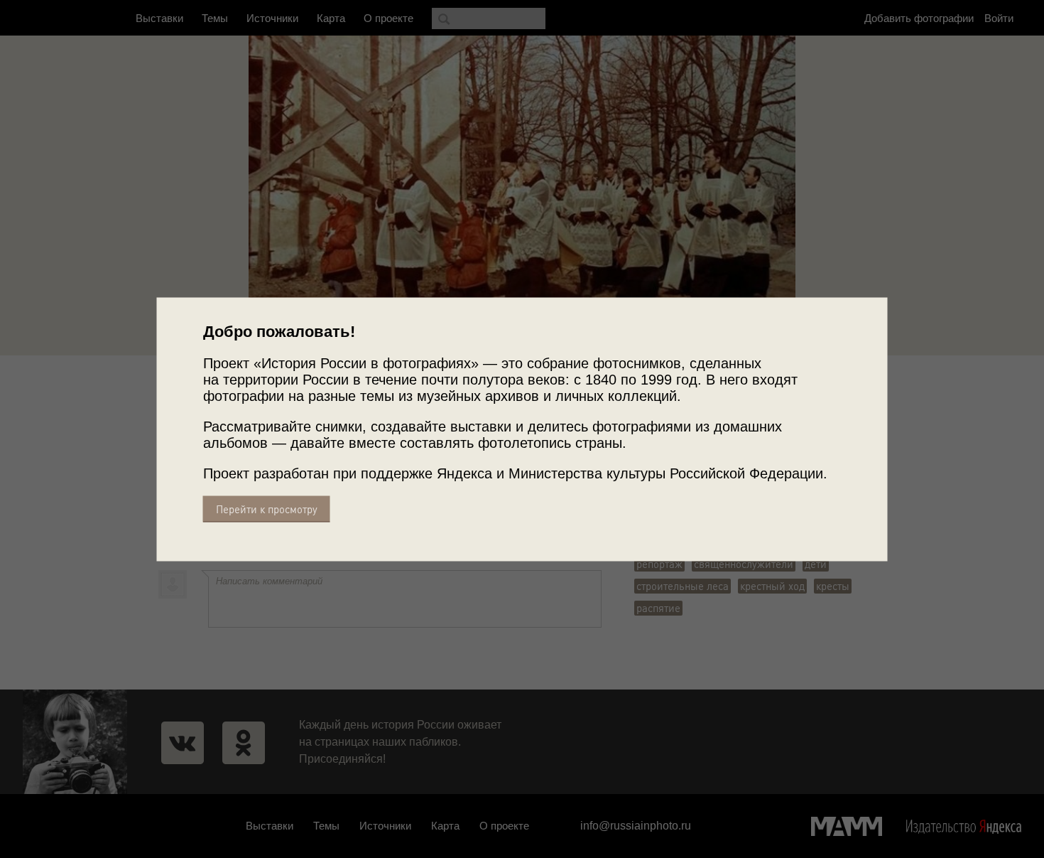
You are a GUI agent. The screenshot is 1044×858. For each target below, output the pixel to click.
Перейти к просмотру (266, 508)
